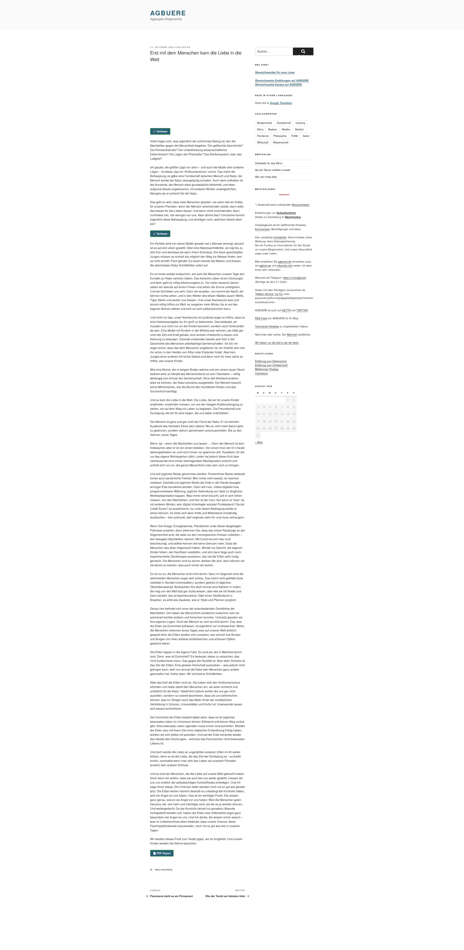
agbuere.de (284, 261)
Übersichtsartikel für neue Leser (275, 72)
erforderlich (280, 237)
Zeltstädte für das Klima (268, 163)
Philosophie (164, 869)
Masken (272, 129)
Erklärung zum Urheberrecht (271, 365)
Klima (260, 129)
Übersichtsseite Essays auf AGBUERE (278, 84)
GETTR (286, 310)
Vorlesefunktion (286, 213)
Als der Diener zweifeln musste (272, 170)
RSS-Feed (261, 318)
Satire (306, 136)
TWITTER (302, 310)
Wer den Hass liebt (266, 177)
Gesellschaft (284, 123)
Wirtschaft (262, 142)
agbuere (168, 12)
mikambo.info (284, 265)
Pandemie (263, 136)
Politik (294, 136)
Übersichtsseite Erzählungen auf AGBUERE (282, 80)
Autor (185, 47)
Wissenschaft (280, 142)
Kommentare (262, 229)
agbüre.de (265, 265)
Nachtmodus (293, 217)
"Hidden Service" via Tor (269, 294)
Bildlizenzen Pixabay (266, 369)
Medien (286, 129)
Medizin (299, 129)
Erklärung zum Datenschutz (271, 361)
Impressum (261, 373)
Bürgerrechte (264, 123)
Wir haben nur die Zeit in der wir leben (277, 342)
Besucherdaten (301, 204)
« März (259, 442)
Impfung (300, 123)
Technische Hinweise (267, 326)
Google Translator (281, 103)
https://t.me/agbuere (294, 277)
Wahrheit (292, 334)
